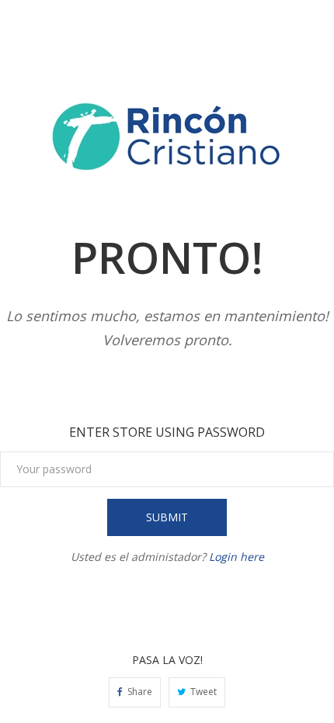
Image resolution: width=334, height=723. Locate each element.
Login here (236, 556)
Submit (167, 517)
